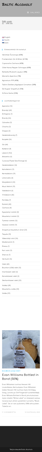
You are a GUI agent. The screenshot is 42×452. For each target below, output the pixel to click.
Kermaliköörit (7, 173)
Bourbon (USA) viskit (10, 268)
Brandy (5, 118)
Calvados (5, 122)
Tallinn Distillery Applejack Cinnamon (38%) (19, 85)
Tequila (5, 234)
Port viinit (5, 250)
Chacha (5, 127)
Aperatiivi (5, 106)
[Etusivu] (3, 23)
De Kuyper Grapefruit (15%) (12, 89)
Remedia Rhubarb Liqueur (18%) (14, 72)
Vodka (4, 293)
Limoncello (6, 178)
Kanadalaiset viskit (9, 276)
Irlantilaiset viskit (9, 272)
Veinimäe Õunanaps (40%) (12, 55)
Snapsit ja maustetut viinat (13, 230)
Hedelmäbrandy (8, 135)
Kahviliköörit (7, 169)
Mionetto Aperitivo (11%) (11, 76)
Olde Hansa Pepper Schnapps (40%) (16, 67)
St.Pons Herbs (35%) (10, 93)
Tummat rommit (8, 220)
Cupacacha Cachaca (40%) (12, 63)
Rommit (5, 204)
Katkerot (5, 149)
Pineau (4, 246)
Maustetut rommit (9, 216)
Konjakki (5, 139)
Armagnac (6, 114)
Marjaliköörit (7, 182)
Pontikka (5, 200)
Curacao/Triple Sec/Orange (13, 161)
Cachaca (5, 208)
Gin (3, 144)
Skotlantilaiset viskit (10, 280)
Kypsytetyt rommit (9, 212)
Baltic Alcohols (17, 4)
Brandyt (5, 110)
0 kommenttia (10, 412)
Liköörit (5, 153)
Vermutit (5, 259)
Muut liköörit (7, 186)
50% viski (9, 23)
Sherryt (5, 255)
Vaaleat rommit (8, 225)
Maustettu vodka (9, 289)
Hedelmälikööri (8, 165)
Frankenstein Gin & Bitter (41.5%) (15, 59)
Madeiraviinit (7, 242)
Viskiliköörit (6, 191)
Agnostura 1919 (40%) (10, 80)
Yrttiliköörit (6, 195)
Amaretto (6, 156)
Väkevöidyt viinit (8, 238)
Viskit (4, 264)
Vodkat (5, 285)
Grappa (5, 131)
